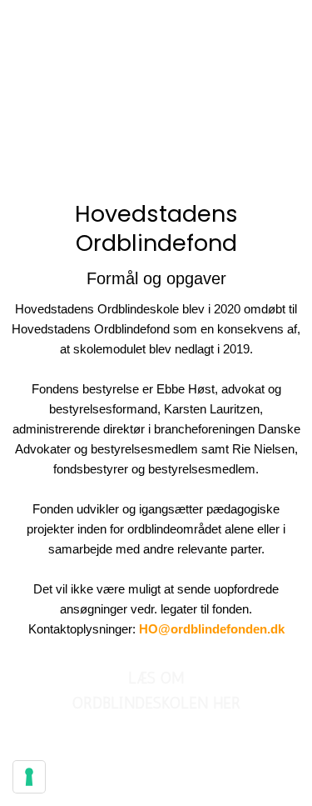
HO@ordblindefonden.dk (212, 629)
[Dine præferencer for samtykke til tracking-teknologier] (29, 777)
